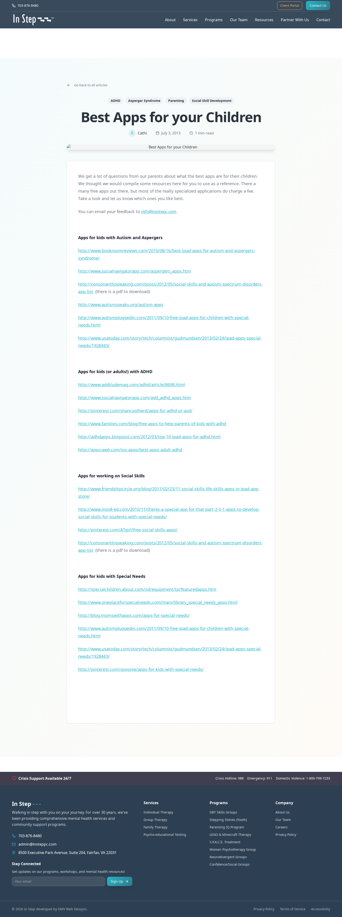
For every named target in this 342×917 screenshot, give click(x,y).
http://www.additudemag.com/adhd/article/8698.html (131, 384)
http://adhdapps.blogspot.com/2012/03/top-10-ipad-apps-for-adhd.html (149, 436)
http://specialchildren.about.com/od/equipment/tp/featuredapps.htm (147, 589)
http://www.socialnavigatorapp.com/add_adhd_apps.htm (134, 397)
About (170, 19)
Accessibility (320, 909)
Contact (323, 19)
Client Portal (289, 5)
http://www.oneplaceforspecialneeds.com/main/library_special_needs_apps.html (158, 602)
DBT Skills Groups (223, 812)
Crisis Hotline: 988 (229, 778)
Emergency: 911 (259, 778)
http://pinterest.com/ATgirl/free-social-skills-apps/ (128, 529)
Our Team (239, 19)
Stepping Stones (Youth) (228, 819)
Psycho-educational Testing (165, 834)
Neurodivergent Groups (228, 857)
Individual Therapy (158, 812)
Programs (214, 19)
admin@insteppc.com (37, 844)
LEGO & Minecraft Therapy (230, 834)
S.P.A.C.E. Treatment (225, 842)
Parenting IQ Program (227, 827)
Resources (264, 19)
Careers (281, 827)
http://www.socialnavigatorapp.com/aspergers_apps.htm (134, 271)
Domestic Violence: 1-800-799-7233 (303, 778)
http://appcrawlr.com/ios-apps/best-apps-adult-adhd (130, 449)
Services (190, 19)
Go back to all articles (90, 85)
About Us (282, 812)
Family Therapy (155, 827)
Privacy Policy (285, 834)
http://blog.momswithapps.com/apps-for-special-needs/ (134, 615)
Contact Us (318, 5)
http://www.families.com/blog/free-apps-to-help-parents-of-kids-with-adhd (152, 423)
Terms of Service (292, 909)
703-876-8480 (30, 835)
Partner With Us (295, 19)
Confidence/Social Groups (230, 864)
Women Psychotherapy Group (233, 849)
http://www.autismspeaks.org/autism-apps (120, 304)
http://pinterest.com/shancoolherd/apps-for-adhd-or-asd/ (135, 410)
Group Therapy (155, 819)
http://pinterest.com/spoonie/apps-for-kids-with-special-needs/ (141, 669)
